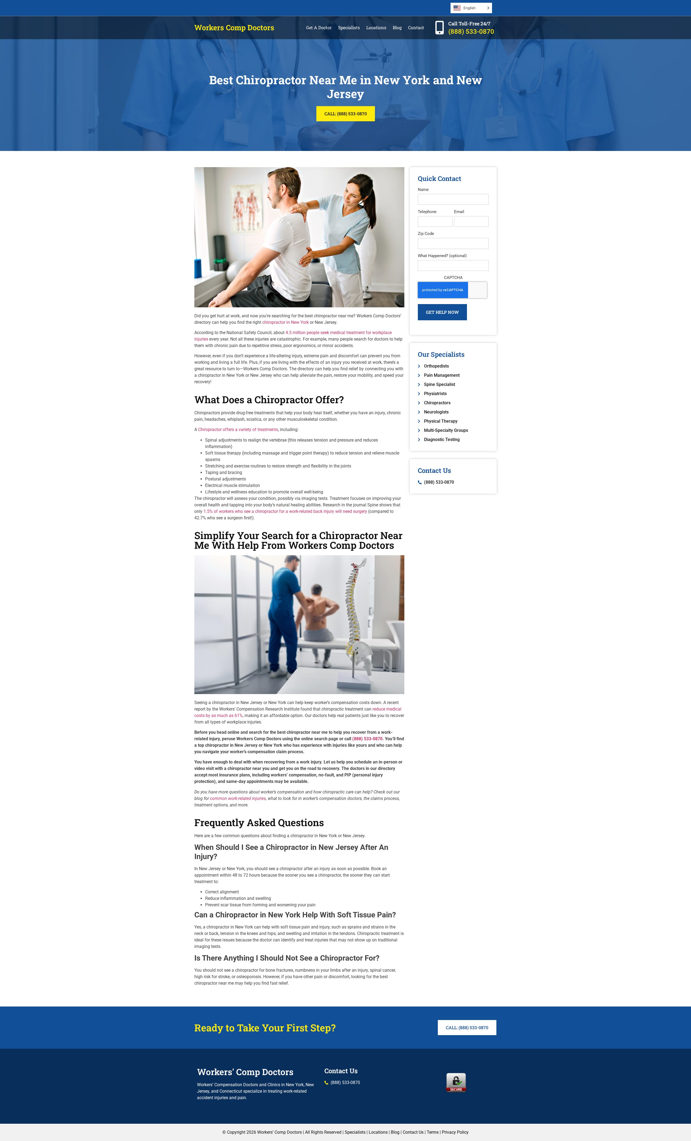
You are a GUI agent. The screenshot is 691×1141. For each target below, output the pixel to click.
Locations (376, 27)
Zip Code (426, 234)
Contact (416, 27)
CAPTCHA (453, 278)
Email (459, 212)
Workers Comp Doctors (234, 27)
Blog (397, 27)
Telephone (427, 212)
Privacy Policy (455, 1132)
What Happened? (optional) (442, 256)
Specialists (349, 27)
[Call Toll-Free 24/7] (439, 27)
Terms (433, 1132)
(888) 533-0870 (471, 31)
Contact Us (341, 1070)
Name (423, 190)
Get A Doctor (319, 27)
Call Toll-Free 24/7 (469, 23)
